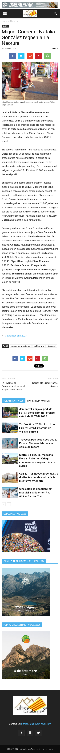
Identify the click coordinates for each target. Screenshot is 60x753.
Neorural (52, 346)
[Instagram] (30, 733)
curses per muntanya (20, 346)
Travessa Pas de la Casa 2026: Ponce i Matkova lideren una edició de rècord (38, 443)
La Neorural (39, 346)
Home (4, 21)
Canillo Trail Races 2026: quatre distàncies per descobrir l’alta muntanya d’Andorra (38, 477)
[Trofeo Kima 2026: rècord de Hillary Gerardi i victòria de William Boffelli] (10, 428)
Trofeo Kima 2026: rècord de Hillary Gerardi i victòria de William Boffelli (37, 428)
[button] (55, 13)
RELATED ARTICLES (14, 400)
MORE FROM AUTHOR (38, 400)
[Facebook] (21, 733)
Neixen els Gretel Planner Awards (45, 385)
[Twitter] (39, 733)
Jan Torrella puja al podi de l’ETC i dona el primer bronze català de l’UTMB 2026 (37, 412)
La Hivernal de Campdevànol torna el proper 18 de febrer (13, 386)
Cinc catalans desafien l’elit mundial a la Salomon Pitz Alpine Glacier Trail (35, 492)
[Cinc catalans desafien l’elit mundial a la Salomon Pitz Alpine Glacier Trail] (10, 492)
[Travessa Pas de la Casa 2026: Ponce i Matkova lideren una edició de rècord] (10, 443)
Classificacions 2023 (16, 335)
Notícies (14, 21)
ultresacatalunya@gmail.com (36, 723)
